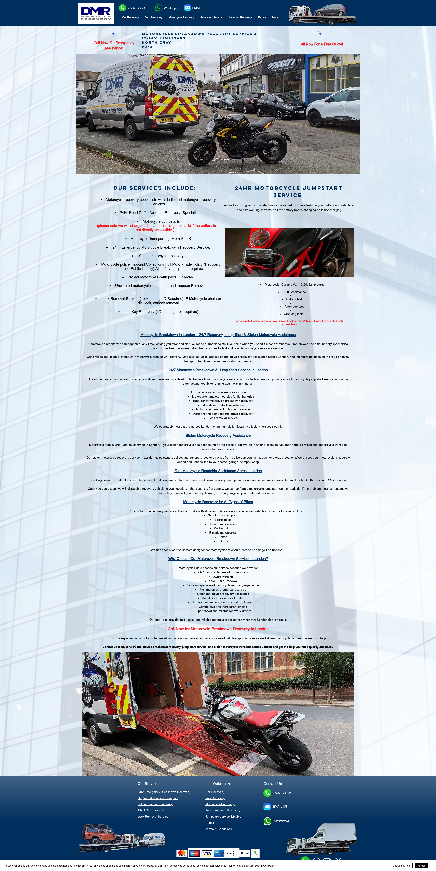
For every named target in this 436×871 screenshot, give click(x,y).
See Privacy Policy (265, 865)
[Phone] (113, 33)
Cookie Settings (401, 865)
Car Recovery (214, 792)
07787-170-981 (137, 7)
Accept (421, 865)
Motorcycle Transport (163, 798)
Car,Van (143, 798)
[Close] (432, 865)
